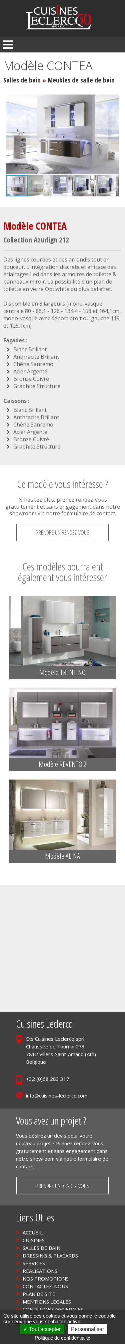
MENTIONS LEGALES (47, 1301)
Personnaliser (87, 1329)
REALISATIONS (40, 1271)
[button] (112, 134)
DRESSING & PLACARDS (50, 1255)
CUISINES (34, 1240)
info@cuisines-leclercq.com (56, 1095)
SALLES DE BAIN (41, 1247)
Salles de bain (22, 80)
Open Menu (8, 44)
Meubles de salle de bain (81, 80)
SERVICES (34, 1263)
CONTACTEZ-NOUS (45, 1286)
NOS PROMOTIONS (46, 1278)
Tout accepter (44, 1329)
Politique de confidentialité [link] (62, 1338)
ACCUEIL (33, 1232)
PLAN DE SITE (39, 1294)
